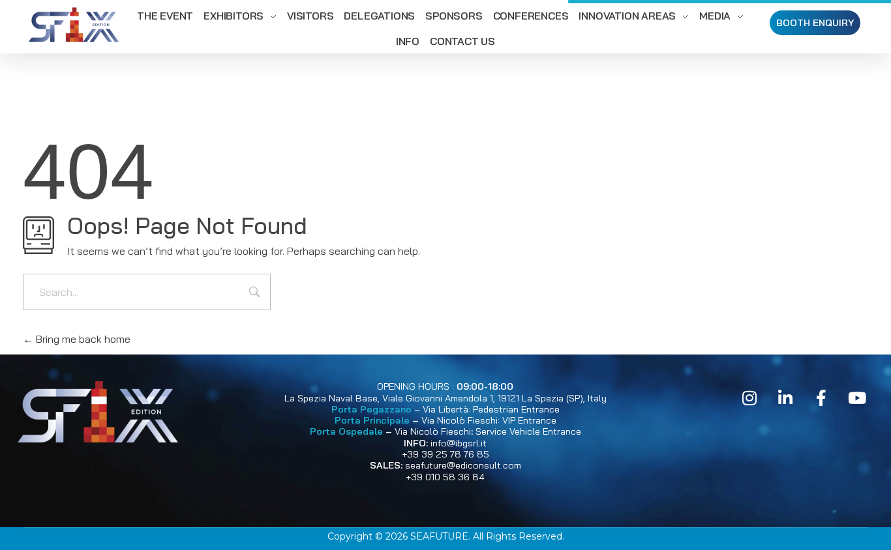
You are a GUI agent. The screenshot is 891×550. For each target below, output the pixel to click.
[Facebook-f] (821, 397)
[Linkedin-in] (785, 397)
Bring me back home (81, 338)
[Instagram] (749, 397)
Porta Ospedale (346, 431)
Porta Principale (372, 420)
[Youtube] (857, 397)
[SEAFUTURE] (74, 26)
